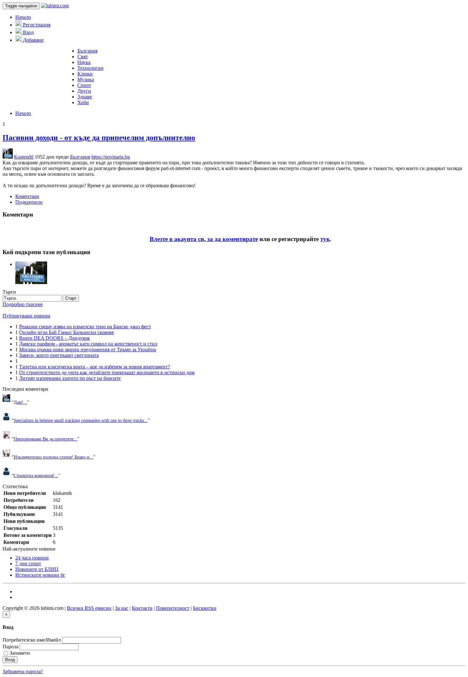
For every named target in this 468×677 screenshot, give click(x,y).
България (87, 50)
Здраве (84, 96)
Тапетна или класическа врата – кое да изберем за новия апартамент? (94, 366)
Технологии (90, 68)
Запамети (20, 653)
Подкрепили (29, 202)
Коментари (27, 196)
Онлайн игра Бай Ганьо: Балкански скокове (66, 332)
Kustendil (23, 157)
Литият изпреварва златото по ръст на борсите (70, 378)
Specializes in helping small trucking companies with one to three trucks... (81, 420)
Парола (10, 646)
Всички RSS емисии (89, 608)
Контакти (142, 608)
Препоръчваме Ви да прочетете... (45, 438)
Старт (70, 298)
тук (325, 239)
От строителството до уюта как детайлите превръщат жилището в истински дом (107, 372)
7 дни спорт (28, 563)
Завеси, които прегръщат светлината (59, 355)
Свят (82, 56)
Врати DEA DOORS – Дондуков (54, 338)
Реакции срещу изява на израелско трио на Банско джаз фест (85, 326)
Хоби (83, 102)
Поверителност (172, 608)
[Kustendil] (31, 264)
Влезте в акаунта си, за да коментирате (204, 239)
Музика (85, 79)
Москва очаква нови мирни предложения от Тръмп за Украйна (87, 349)
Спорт (84, 85)
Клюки (85, 73)
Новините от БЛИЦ (37, 569)
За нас (121, 608)
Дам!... (20, 402)
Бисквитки (204, 608)
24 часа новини (32, 557)
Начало (23, 17)
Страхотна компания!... (36, 475)
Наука (83, 62)
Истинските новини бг (40, 575)
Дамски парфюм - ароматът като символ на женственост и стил (88, 343)
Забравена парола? (23, 671)
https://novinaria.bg (110, 157)
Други (84, 91)
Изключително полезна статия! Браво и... (53, 457)
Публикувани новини (26, 315)
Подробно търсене (23, 304)
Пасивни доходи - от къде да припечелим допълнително (99, 137)
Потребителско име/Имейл (32, 640)
